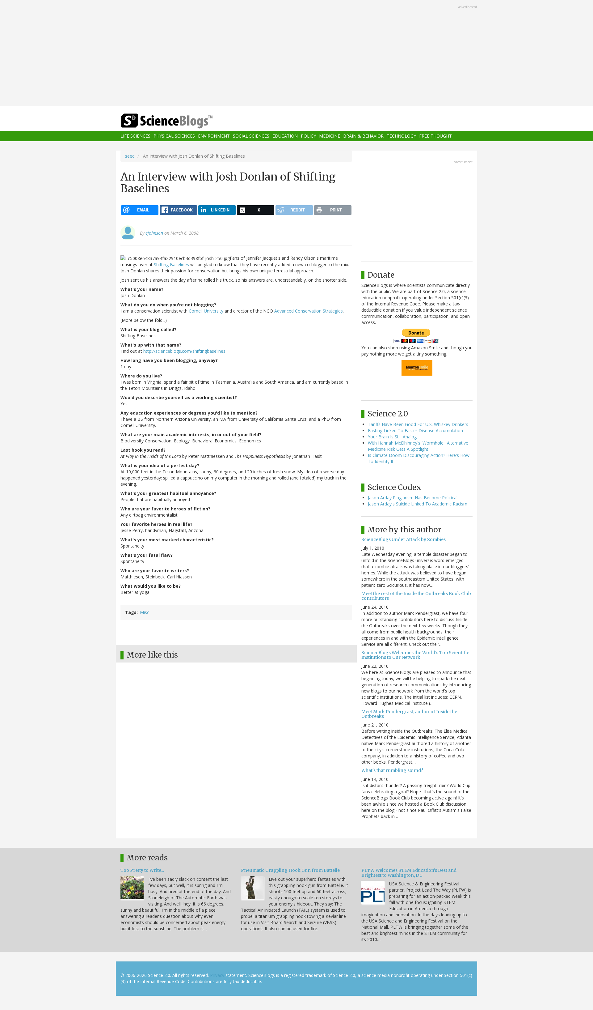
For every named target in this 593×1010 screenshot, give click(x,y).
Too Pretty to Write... (142, 870)
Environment (214, 136)
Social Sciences (251, 136)
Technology (401, 136)
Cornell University (206, 311)
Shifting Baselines (171, 264)
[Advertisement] (296, 54)
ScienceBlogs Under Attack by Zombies (403, 539)
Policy (308, 136)
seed (130, 156)
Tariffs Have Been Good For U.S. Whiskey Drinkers (418, 424)
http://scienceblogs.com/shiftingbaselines (184, 351)
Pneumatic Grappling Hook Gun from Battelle (290, 870)
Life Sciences (135, 136)
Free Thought (435, 136)
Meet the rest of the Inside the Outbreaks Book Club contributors (416, 596)
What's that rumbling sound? (392, 770)
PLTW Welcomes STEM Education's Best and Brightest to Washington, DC (408, 872)
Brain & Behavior (363, 136)
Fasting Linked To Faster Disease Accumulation (415, 430)
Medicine (329, 136)
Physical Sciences (174, 136)
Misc (144, 612)
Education (285, 136)
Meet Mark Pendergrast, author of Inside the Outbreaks (409, 714)
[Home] (179, 121)
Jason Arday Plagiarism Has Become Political (412, 498)
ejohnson (154, 233)
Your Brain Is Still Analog (392, 437)
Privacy (217, 975)
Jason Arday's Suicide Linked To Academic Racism (417, 504)
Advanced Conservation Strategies (308, 311)
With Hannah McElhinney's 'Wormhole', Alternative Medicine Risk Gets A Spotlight (418, 446)
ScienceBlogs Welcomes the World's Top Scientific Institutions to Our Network (415, 655)
